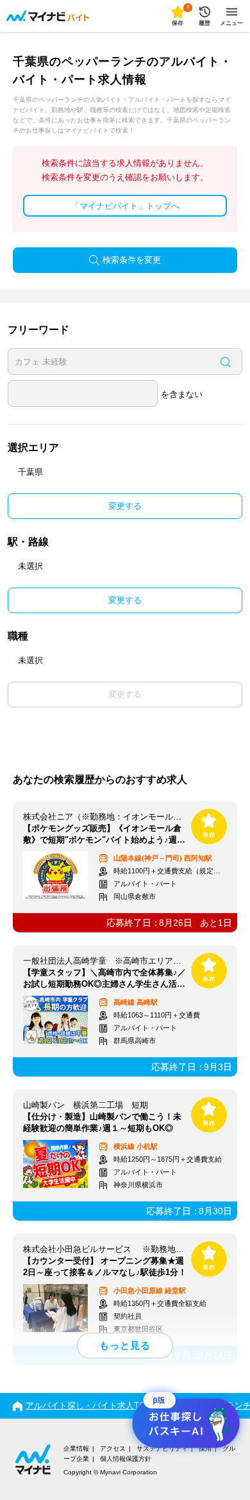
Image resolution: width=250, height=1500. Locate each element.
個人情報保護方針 (125, 1458)
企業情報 (76, 1448)
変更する (125, 506)
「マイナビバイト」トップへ (125, 206)
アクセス (113, 1448)
